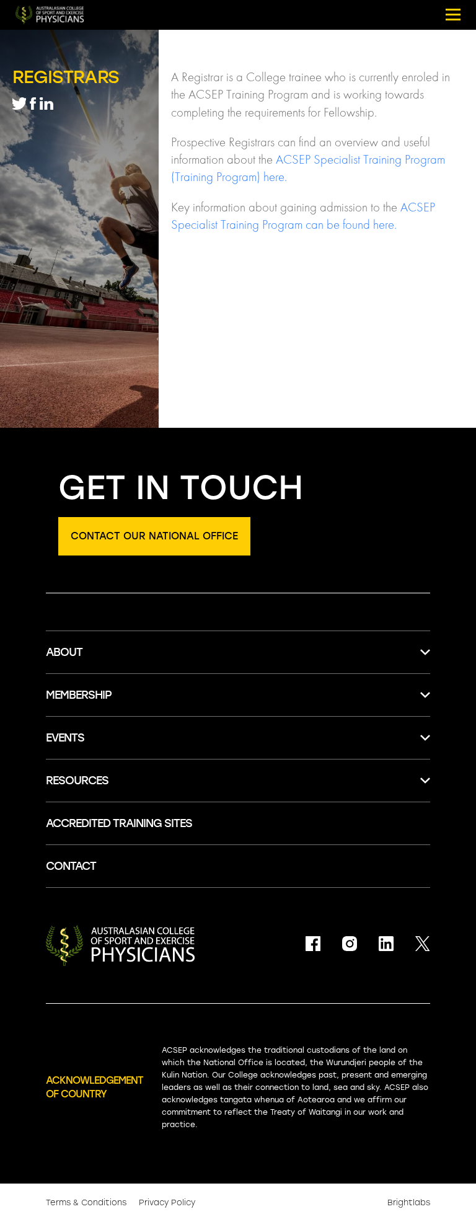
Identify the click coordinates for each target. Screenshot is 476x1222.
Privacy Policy (167, 1202)
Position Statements (99, 833)
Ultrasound (75, 956)
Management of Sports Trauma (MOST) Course (167, 765)
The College (76, 680)
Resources (77, 780)
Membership (79, 695)
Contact (71, 866)
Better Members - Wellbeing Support (140, 747)
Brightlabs (408, 1202)
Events (65, 738)
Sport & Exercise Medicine (112, 907)
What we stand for (95, 808)
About (64, 652)
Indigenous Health (92, 980)
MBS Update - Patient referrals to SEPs (147, 931)
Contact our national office (154, 536)
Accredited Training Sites (110, 1005)
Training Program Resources (119, 1030)
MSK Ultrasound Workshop (114, 790)
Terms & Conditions (86, 1202)
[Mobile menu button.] (453, 14)
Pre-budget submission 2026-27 (128, 882)
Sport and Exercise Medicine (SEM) (134, 705)
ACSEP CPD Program (99, 722)
